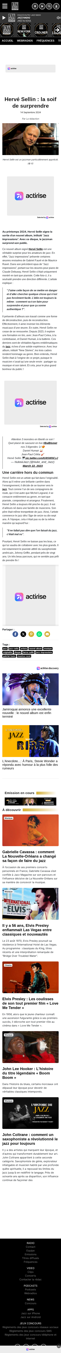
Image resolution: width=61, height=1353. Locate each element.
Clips (30, 1271)
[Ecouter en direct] (42, 6)
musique (48, 648)
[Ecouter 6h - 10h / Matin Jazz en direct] (30, 801)
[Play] (4, 18)
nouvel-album (35, 648)
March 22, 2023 (33, 465)
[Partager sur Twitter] (22, 635)
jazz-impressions (44, 652)
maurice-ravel (24, 656)
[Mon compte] (56, 6)
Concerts (30, 1275)
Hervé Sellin (36, 249)
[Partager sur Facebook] (14, 635)
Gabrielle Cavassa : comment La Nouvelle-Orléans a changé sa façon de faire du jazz (29, 856)
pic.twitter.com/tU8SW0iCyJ (41, 458)
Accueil (7, 40)
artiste (24, 648)
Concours (30, 1303)
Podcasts (30, 1289)
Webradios (25, 40)
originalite (7, 652)
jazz (8, 346)
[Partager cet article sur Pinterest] (30, 635)
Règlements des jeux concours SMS (30, 1330)
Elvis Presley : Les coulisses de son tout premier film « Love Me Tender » (30, 1003)
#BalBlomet (50, 443)
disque (17, 652)
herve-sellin (28, 652)
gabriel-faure (9, 656)
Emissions (30, 1254)
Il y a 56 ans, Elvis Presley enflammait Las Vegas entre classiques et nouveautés (27, 929)
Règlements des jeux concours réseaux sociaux (30, 1327)
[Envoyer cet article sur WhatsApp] (38, 635)
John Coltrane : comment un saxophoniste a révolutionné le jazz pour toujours (30, 1139)
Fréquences (45, 40)
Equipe (30, 1250)
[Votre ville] (35, 6)
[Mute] (58, 17)
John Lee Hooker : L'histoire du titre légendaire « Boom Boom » (27, 1073)
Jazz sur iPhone (30, 1313)
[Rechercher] (49, 6)
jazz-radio (13, 648)
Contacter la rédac (30, 1279)
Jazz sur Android (30, 1317)
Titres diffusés (30, 1258)
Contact (30, 1246)
